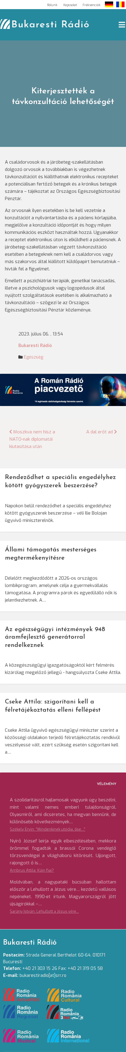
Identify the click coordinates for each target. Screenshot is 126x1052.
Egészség (33, 357)
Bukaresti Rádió (50, 25)
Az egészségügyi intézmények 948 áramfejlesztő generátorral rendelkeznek (55, 637)
